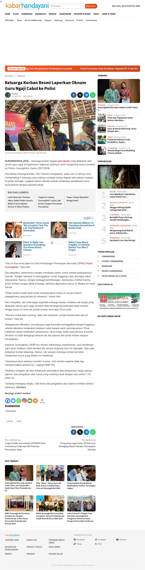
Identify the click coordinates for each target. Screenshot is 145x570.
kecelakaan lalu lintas (114, 276)
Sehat (110, 115)
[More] (35, 399)
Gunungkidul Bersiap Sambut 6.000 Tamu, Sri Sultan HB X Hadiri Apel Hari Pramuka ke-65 (18, 487)
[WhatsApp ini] (93, 95)
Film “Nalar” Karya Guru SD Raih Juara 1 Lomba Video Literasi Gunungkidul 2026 (48, 485)
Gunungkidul (108, 256)
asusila (10, 421)
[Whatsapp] (18, 399)
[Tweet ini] (80, 95)
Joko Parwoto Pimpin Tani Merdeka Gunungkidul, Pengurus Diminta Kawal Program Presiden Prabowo (80, 517)
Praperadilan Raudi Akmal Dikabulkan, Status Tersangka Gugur (81, 485)
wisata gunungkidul (112, 271)
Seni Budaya (125, 226)
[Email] (29, 399)
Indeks (8, 554)
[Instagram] (24, 399)
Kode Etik (32, 540)
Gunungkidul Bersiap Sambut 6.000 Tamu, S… (118, 108)
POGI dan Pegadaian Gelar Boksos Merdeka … (120, 119)
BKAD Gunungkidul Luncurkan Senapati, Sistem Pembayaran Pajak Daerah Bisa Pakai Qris (50, 516)
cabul (19, 421)
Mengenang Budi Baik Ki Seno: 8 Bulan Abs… (121, 231)
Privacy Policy (34, 547)
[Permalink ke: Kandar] (8, 95)
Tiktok (79, 544)
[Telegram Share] (86, 95)
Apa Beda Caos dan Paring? (123, 240)
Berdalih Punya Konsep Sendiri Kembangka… (121, 218)
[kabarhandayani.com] (27, 6)
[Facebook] (7, 399)
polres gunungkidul (112, 261)
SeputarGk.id (105, 284)
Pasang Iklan (55, 554)
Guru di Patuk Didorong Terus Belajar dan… (121, 130)
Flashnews (112, 148)
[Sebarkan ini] (73, 95)
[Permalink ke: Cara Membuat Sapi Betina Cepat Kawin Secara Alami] (119, 177)
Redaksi (31, 554)
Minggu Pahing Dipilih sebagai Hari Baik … (120, 208)
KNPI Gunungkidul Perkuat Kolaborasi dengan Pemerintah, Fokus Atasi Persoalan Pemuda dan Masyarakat (17, 518)
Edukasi (110, 126)
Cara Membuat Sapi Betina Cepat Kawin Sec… (122, 195)
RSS (100, 544)
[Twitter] (13, 399)
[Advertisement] (72, 44)
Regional (102, 105)
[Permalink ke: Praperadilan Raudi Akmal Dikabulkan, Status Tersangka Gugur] (81, 473)
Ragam (113, 192)
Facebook (81, 540)
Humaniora (115, 226)
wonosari (107, 266)
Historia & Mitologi (118, 202)
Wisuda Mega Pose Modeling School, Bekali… (121, 151)
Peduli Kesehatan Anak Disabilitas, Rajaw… (118, 140)
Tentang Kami (12, 540)
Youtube (122, 540)
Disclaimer (54, 547)
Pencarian (91, 6)
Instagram (102, 540)
